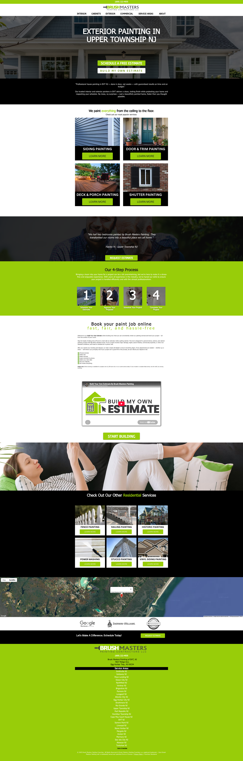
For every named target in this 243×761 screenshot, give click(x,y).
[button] (121, 436)
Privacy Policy (138, 754)
